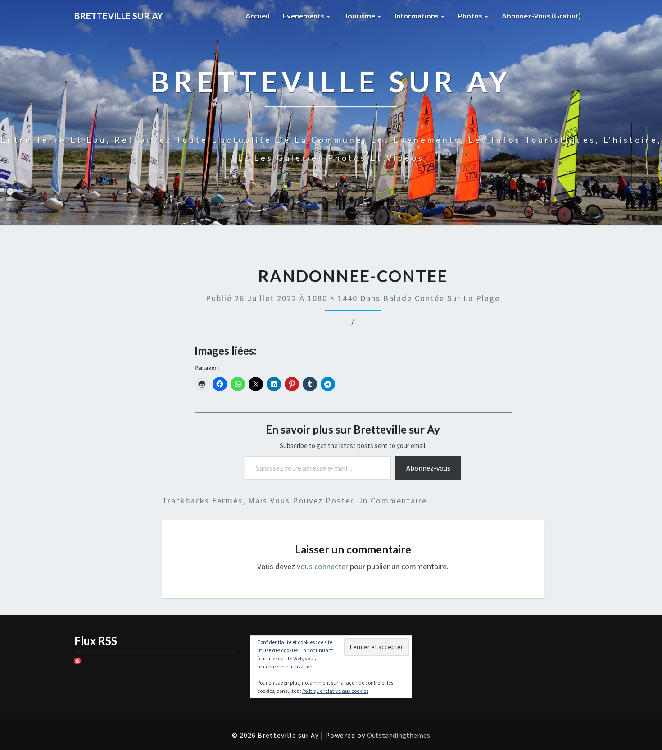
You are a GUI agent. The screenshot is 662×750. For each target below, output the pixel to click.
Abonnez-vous (428, 467)
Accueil (257, 15)
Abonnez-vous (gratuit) (541, 15)
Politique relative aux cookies (335, 690)
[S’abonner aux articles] (77, 664)
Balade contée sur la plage (441, 298)
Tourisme (360, 15)
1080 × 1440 (333, 298)
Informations (417, 15)
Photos (471, 15)
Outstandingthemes (398, 735)
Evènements (304, 15)
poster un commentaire (378, 500)
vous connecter (322, 566)
